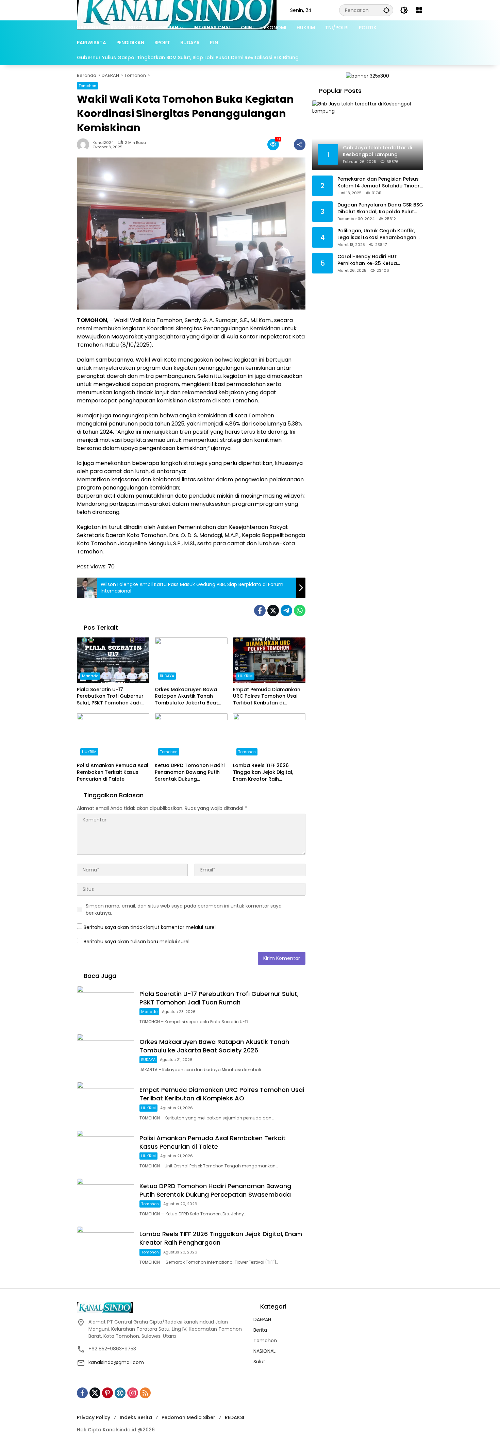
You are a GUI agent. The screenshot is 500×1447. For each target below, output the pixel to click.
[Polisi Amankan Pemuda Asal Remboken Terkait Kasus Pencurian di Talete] (113, 736)
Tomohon (87, 85)
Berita (260, 1330)
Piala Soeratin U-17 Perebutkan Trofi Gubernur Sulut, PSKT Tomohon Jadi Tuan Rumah (110, 696)
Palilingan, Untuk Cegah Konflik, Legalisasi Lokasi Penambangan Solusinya (376, 234)
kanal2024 (103, 143)
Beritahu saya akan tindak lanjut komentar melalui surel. (150, 927)
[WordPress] (120, 1392)
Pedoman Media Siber (188, 1417)
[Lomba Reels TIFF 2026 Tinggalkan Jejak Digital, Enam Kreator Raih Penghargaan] (269, 736)
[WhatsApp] (299, 610)
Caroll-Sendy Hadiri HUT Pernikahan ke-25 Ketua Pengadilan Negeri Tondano (372, 260)
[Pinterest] (107, 1392)
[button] (386, 10)
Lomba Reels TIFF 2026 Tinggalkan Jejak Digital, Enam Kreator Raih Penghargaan (263, 772)
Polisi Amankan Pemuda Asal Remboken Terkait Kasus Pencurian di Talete (112, 772)
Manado (90, 676)
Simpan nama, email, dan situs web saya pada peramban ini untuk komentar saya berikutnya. (184, 909)
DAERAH (262, 1319)
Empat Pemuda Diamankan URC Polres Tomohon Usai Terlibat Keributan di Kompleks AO (266, 696)
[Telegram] (286, 610)
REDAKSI (234, 1417)
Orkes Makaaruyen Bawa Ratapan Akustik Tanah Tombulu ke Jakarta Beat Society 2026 (186, 696)
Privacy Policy (93, 1417)
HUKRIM (245, 676)
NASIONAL (264, 1351)
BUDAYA (167, 676)
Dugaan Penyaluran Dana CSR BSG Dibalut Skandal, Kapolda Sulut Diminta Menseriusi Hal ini (380, 208)
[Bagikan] (299, 144)
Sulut (259, 1361)
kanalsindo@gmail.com (116, 1362)
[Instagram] (132, 1392)
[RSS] (145, 1392)
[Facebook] (260, 610)
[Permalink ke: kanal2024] (85, 144)
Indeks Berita (136, 1417)
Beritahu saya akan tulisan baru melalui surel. (137, 941)
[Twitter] (273, 610)
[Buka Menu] (419, 10)
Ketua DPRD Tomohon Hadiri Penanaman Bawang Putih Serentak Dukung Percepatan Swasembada (189, 772)
